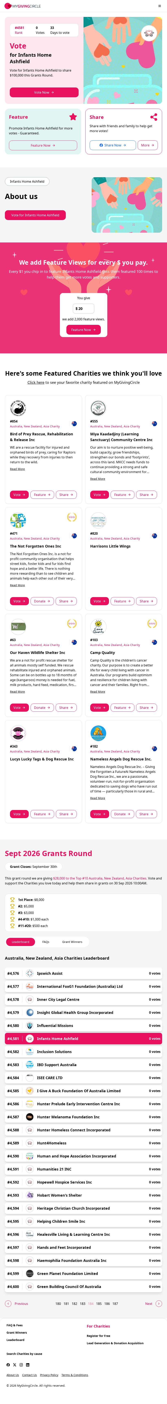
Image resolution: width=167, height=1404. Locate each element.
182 (74, 1303)
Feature (40, 494)
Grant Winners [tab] (72, 942)
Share (63, 494)
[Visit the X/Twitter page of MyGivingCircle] (14, 1364)
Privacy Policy (49, 1375)
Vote (17, 494)
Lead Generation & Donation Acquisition (115, 1343)
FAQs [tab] (45, 942)
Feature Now (81, 329)
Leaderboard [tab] (20, 942)
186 (107, 1303)
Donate (39, 601)
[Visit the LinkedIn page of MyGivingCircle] (27, 1364)
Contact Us (29, 1375)
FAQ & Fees (15, 1325)
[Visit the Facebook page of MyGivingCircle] (8, 1364)
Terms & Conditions (75, 1375)
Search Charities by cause (24, 1354)
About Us (13, 1375)
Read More (17, 469)
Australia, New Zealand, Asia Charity (35, 426)
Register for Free (98, 1336)
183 (82, 1303)
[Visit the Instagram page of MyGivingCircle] (21, 1364)
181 (66, 1303)
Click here (35, 382)
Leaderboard (15, 1340)
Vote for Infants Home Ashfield (35, 215)
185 (99, 1303)
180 (58, 1303)
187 (115, 1303)
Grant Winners (17, 1332)
